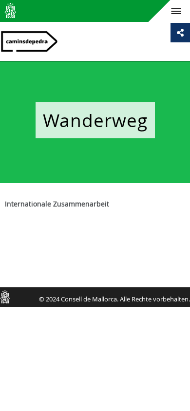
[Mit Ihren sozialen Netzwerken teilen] (180, 32)
